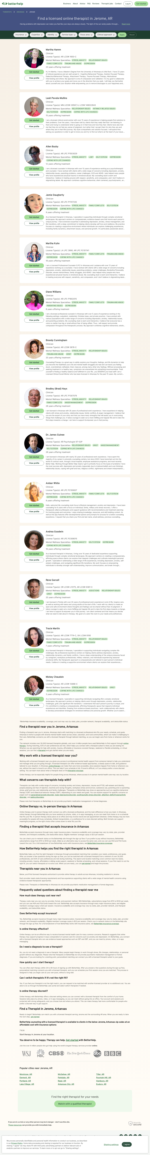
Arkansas (20, 12)
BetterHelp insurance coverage (99, 843)
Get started (141, 4)
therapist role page (75, 771)
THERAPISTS (7, 12)
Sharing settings (111, 1144)
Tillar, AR (100, 1074)
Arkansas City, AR (66, 1084)
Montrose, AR (26, 1074)
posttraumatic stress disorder (89, 795)
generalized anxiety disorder (42, 795)
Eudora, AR (101, 1084)
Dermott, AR (25, 1077)
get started (86, 863)
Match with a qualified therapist (75, 1104)
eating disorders (37, 797)
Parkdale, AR (63, 1077)
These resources (15, 1125)
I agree (127, 1144)
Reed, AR (62, 1081)
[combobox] (21, 34)
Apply (122, 35)
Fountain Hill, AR (103, 1077)
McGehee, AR (64, 1074)
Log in (128, 4)
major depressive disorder (65, 795)
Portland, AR (25, 1081)
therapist (42, 750)
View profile (34, 78)
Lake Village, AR (27, 1084)
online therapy (54, 766)
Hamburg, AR (102, 1081)
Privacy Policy (16, 1143)
